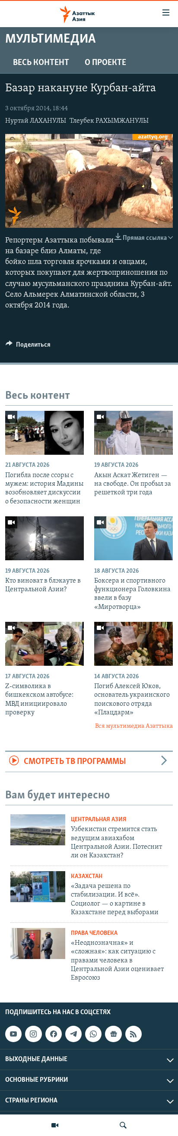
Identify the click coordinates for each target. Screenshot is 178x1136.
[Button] (28, 346)
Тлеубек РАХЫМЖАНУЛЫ (109, 121)
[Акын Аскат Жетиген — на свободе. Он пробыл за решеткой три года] (133, 433)
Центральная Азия (99, 819)
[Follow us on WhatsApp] (93, 1034)
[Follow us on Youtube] (13, 1034)
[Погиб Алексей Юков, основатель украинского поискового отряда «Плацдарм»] (133, 644)
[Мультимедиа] (55, 1125)
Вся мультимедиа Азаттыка (134, 726)
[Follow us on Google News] (113, 1034)
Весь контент (41, 63)
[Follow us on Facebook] (53, 1034)
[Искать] (123, 1125)
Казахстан (86, 876)
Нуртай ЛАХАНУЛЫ (35, 121)
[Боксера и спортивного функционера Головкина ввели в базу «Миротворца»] (133, 538)
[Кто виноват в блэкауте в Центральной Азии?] (44, 538)
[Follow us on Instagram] (33, 1034)
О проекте (105, 63)
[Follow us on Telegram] (73, 1034)
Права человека (94, 933)
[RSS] (133, 1034)
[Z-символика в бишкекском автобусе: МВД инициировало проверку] (44, 644)
